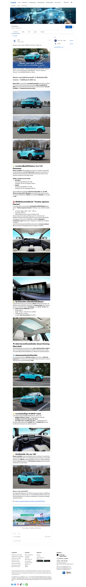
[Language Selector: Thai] (72, 2)
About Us (39, 552)
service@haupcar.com (65, 566)
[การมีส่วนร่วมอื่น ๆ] (18, 534)
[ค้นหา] (62, 27)
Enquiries (59, 552)
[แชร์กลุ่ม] (74, 27)
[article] (31, 291)
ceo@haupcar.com (66, 569)
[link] (15, 32)
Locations (14, 552)
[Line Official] (26, 584)
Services (27, 552)
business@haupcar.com (66, 568)
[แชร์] (49, 40)
